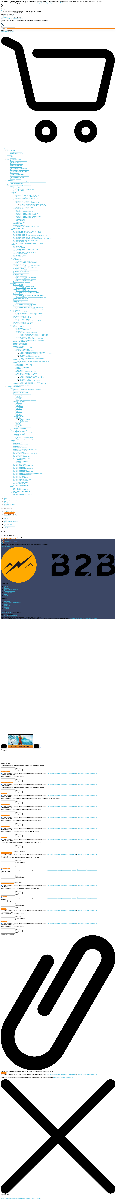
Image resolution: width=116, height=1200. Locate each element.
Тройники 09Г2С (18, 285)
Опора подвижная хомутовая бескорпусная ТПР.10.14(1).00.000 (32, 238)
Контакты (7, 506)
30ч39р (18, 418)
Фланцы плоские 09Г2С (23, 355)
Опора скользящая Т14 (20, 241)
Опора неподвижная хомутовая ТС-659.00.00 (26, 237)
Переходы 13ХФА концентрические (27, 270)
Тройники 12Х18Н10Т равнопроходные (27, 292)
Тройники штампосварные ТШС (22, 306)
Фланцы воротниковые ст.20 (25, 374)
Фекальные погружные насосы (19, 176)
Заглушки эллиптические (20, 209)
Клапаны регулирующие (20, 480)
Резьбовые (19, 368)
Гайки (11, 156)
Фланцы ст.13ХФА (18, 359)
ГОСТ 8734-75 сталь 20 (23, 319)
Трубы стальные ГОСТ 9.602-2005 (23, 322)
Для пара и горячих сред (20, 445)
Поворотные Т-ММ (19, 225)
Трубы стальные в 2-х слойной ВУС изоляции (29, 313)
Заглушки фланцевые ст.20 (24, 207)
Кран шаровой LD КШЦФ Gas (22, 491)
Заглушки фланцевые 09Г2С (24, 201)
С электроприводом (22, 482)
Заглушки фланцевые (19, 200)
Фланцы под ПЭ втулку (20, 344)
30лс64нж (19, 404)
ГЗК (17, 436)
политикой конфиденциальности (63, 1077)
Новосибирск (20, 1198)
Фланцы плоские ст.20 (23, 379)
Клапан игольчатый (19, 455)
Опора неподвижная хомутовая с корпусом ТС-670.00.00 (30, 235)
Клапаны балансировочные (21, 458)
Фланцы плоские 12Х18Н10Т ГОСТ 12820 (32, 338)
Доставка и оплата (9, 504)
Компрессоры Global (16, 152)
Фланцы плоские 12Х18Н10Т (24, 337)
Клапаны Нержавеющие (20, 477)
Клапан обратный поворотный (22, 456)
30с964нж (19, 415)
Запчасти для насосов (16, 164)
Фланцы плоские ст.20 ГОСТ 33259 (30, 382)
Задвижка (13, 388)
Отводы (12, 244)
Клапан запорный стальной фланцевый (25, 454)
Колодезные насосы (16, 165)
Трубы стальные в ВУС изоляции (23, 312)
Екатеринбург (28, 1198)
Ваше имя (18, 768)
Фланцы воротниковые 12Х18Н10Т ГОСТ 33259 (34, 336)
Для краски (16, 443)
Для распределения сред (20, 448)
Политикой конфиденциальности (87, 773)
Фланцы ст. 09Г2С (18, 346)
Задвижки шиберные (19, 428)
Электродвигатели (15, 179)
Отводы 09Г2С (17, 246)
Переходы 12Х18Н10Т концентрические (28, 265)
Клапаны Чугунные (19, 483)
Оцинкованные (20, 220)
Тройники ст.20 (17, 301)
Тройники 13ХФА (18, 294)
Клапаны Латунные (19, 476)
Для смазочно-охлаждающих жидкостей (25, 449)
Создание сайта (5, 546)
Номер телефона (20, 770)
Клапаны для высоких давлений (23, 465)
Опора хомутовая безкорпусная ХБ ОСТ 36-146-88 (28, 243)
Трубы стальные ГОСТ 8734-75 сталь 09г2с (29, 321)
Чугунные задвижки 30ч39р (24, 437)
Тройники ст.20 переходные (24, 303)
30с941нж (19, 395)
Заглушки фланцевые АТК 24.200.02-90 (28, 203)
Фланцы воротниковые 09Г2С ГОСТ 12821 (32, 352)
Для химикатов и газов (20, 451)
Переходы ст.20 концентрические (26, 277)
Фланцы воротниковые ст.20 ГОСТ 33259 (32, 377)
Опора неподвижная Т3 (20, 234)
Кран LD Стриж (17, 488)
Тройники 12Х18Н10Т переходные (26, 291)
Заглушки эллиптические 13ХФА (26, 215)
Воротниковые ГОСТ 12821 (24, 328)
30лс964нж (19, 407)
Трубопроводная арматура (14, 386)
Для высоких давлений (20, 442)
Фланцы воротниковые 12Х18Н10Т (26, 333)
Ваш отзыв (18, 882)
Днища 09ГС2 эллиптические (25, 189)
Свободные (19, 331)
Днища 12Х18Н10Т (18, 191)
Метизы (9, 155)
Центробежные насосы (17, 177)
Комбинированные (22, 461)
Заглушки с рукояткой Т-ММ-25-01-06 (27, 198)
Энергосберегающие (16, 183)
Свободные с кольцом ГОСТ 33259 (26, 373)
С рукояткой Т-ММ (18, 228)
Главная (6, 497)
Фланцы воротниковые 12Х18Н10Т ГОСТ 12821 (34, 334)
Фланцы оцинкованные (20, 343)
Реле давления (14, 173)
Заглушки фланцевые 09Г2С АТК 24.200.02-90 (33, 204)
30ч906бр (19, 397)
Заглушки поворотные (20, 194)
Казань (34, 1198)
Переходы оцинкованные (21, 273)
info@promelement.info (7, 16)
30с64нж (19, 412)
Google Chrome (41, 3)
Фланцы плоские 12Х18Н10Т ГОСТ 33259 (32, 340)
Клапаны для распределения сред (23, 471)
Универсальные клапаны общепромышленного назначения (28, 182)
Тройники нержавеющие (20, 298)
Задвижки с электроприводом (22, 394)
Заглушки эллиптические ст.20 (25, 217)
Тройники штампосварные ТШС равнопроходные (31, 309)
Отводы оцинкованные (20, 255)
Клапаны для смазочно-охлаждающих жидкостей (28, 473)
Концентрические (21, 276)
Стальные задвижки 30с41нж (25, 433)
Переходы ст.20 (18, 274)
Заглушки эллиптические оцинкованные (28, 216)
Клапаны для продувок (20, 470)
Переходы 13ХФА (18, 268)
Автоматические (21, 459)
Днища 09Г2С (17, 188)
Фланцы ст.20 (17, 362)
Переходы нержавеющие (21, 271)
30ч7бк (18, 424)
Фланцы (12, 325)
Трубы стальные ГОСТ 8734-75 (22, 318)
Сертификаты (8, 503)
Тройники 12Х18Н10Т (19, 289)
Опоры (12, 229)
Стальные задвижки (19, 431)
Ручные (18, 462)
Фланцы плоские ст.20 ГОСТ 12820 (30, 380)
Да (1, 10)
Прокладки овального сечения (22, 494)
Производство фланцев (11, 500)
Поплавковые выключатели (18, 171)
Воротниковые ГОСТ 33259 (24, 365)
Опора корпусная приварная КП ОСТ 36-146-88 (27, 231)
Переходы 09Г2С (18, 259)
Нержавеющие (20, 219)
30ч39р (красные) (25, 419)
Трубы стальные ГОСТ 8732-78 (22, 316)
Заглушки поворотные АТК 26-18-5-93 (27, 195)
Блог (5, 501)
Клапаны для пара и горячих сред (23, 468)
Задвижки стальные (19, 401)
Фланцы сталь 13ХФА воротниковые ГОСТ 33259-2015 (32, 361)
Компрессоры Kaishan (16, 153)
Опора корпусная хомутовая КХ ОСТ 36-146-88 (27, 232)
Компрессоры (11, 150)
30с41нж (19, 409)
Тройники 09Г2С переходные (25, 286)
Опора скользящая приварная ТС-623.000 (25, 240)
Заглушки (13, 192)
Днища (12, 186)
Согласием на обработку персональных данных (62, 773)
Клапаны (12, 440)
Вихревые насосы (15, 162)
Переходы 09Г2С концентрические (26, 261)
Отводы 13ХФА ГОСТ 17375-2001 (26, 252)
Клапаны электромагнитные (21, 485)
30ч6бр (18, 422)
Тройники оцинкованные (20, 300)
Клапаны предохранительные (22, 479)
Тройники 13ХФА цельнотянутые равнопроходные (31, 297)
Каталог (6, 149)
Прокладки (13, 492)
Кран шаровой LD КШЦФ (20, 489)
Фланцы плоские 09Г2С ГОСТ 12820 (30, 356)
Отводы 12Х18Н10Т (19, 247)
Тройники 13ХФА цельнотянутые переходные (29, 295)
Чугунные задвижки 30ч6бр (24, 439)
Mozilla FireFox (60, 3)
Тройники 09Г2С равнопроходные (26, 288)
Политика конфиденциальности (79, 618)
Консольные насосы (16, 167)
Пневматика (10, 180)
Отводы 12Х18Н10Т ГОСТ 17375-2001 (27, 249)
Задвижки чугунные (19, 416)
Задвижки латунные (19, 391)
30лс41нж (19, 403)
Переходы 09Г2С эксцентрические (26, 262)
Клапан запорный (18, 452)
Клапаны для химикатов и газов (22, 474)
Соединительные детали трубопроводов (19, 185)
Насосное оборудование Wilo (18, 168)
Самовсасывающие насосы (18, 174)
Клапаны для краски (19, 467)
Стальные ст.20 (20, 222)
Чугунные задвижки (19, 434)
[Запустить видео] (4, 746)
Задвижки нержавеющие (20, 392)
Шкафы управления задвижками (26, 400)
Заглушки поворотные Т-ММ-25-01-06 (27, 197)
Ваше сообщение (20, 851)
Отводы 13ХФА (17, 250)
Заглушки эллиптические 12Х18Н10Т (27, 213)
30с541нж (19, 410)
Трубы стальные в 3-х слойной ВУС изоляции (29, 315)
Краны (12, 486)
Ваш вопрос (18, 867)
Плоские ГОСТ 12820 (22, 330)
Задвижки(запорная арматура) (19, 430)
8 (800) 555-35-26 (6, 17)
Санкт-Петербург (11, 1198)
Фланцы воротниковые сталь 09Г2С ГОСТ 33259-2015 (36, 353)
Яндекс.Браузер (50, 3)
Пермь (39, 1198)
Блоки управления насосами (18, 161)
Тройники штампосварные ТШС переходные (29, 307)
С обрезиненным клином (23, 427)
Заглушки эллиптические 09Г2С (25, 212)
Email (16, 894)
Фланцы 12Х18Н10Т (19, 327)
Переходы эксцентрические (24, 280)
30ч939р (18, 398)
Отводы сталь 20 (18, 256)
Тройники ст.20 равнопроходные (26, 304)
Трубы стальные (15, 310)
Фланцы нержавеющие (20, 341)
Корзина (6, 588)
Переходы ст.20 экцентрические (26, 279)
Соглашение (93, 618)
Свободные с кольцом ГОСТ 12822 (26, 371)
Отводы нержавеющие (20, 253)
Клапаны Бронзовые (19, 464)
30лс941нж (19, 406)
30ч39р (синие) (24, 421)
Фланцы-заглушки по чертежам (22, 385)
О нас (5, 498)
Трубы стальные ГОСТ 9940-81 (22, 324)
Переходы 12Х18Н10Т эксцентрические (28, 267)
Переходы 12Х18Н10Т (19, 264)
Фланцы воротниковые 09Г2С (25, 350)
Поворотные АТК (18, 223)
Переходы (13, 258)
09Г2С (18, 210)
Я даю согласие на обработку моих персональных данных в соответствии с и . (50, 773)
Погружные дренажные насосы (19, 170)
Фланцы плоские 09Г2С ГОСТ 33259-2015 (32, 358)
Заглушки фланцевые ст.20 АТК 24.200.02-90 (33, 206)
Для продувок (17, 446)
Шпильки (13, 158)
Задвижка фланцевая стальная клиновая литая (27, 389)
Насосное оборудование (14, 159)
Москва (3, 1198)
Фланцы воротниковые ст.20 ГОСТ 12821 (32, 376)
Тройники (13, 283)
